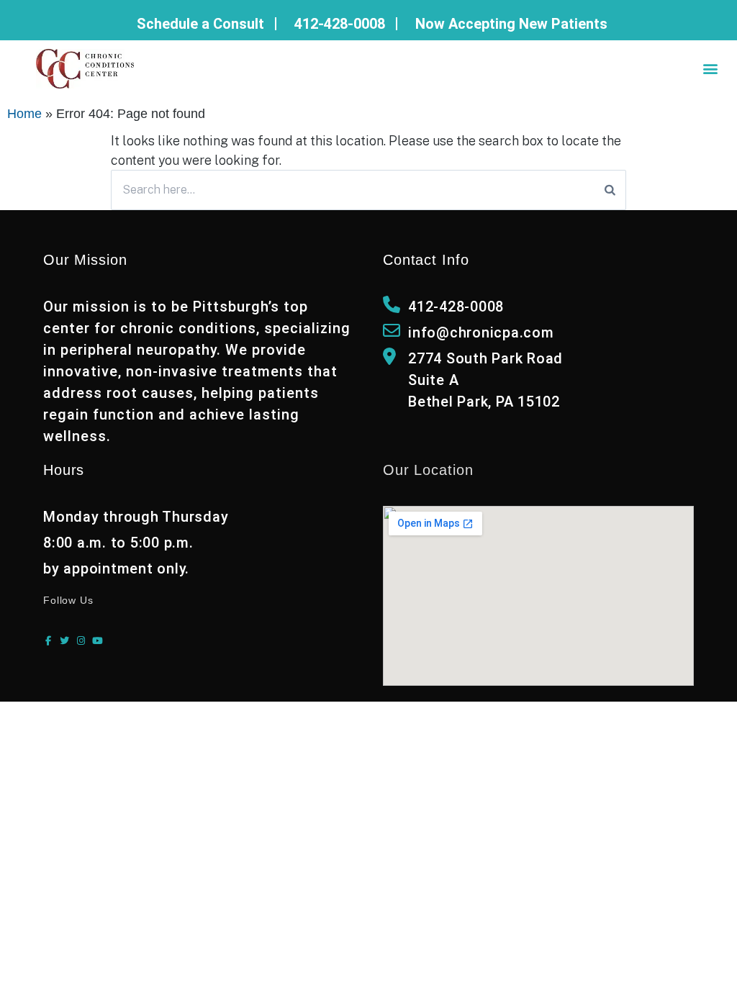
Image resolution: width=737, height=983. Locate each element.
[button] (711, 69)
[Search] (610, 190)
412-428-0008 (339, 23)
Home (24, 114)
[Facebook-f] (48, 640)
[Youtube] (97, 640)
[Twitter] (64, 640)
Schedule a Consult (200, 23)
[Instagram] (81, 640)
